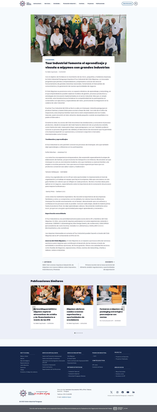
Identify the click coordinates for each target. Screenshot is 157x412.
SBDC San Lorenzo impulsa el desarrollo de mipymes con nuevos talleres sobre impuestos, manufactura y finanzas (59, 266)
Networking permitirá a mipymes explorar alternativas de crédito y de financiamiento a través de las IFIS (45, 314)
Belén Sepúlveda (52, 72)
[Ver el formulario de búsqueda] (136, 3)
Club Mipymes (49, 59)
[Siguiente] (123, 308)
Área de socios (127, 3)
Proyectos (91, 3)
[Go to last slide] (34, 308)
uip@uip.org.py (66, 397)
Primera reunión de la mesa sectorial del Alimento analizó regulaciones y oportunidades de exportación (97, 266)
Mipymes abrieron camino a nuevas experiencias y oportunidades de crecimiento (75, 314)
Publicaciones (100, 3)
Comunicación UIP (107, 320)
